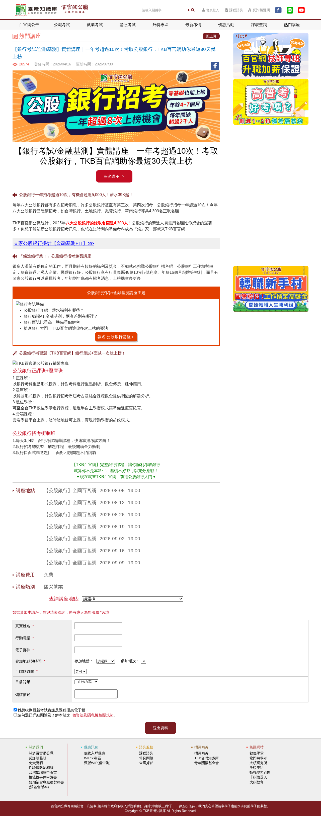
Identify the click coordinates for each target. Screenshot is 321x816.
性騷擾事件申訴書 (43, 777)
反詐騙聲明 (261, 10)
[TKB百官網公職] (74, 10)
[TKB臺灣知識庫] (36, 10)
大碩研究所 (258, 763)
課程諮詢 (236, 10)
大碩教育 (257, 782)
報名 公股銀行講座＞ (116, 337)
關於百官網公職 (41, 753)
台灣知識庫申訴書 (43, 772)
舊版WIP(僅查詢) (97, 763)
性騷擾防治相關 (41, 768)
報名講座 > (114, 176)
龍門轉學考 (258, 758)
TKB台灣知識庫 (206, 758)
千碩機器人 (258, 777)
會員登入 (212, 10)
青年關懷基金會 (206, 763)
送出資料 (160, 728)
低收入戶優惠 (94, 753)
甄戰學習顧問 (260, 772)
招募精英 (201, 753)
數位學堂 (257, 753)
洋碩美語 (257, 768)
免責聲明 (36, 763)
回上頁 (211, 36)
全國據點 (146, 763)
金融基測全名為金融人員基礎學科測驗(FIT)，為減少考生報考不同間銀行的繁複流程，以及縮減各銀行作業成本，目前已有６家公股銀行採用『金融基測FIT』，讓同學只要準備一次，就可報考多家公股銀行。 (116, 244)
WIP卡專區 (92, 758)
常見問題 (146, 758)
